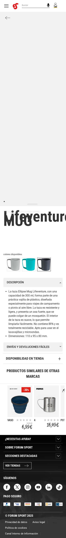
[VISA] (17, 504)
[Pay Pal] (6, 504)
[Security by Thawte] (38, 504)
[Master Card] (27, 504)
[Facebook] (6, 487)
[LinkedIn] (48, 487)
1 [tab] (4, 201)
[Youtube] (38, 487)
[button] (58, 525)
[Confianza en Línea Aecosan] (48, 504)
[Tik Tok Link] (59, 487)
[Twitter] (17, 487)
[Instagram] (27, 487)
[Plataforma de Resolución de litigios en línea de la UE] (59, 504)
